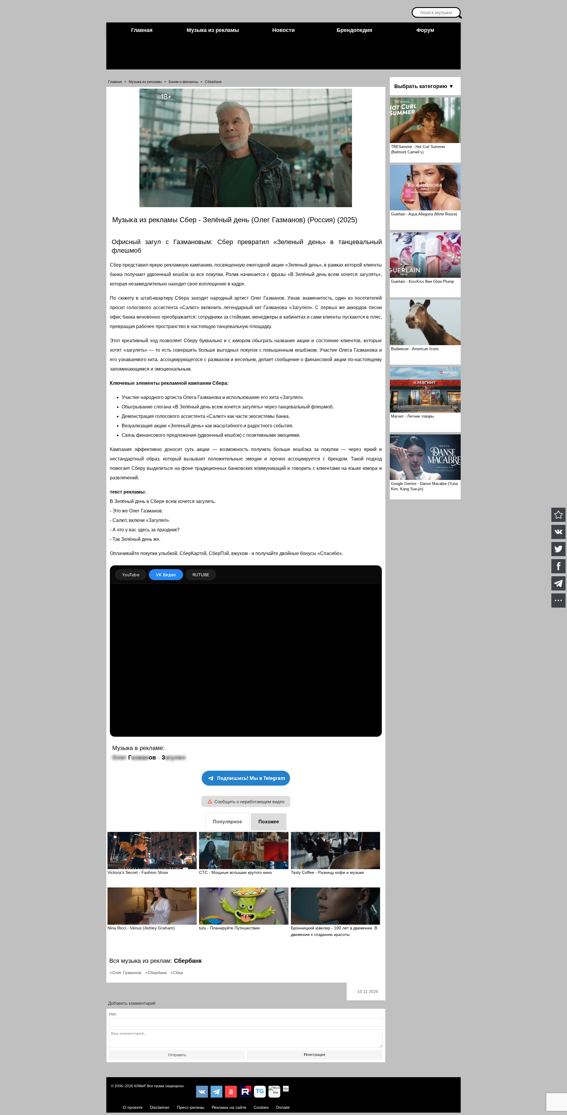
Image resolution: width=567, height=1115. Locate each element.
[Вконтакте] (202, 1092)
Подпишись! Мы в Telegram (251, 778)
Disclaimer (160, 1107)
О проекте (133, 1107)
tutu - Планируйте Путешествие (229, 928)
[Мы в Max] (274, 1092)
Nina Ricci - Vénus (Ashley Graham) (141, 928)
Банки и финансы (183, 82)
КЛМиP (139, 1086)
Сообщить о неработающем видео (249, 801)
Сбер (178, 972)
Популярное (227, 821)
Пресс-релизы (190, 1107)
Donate (283, 1107)
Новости (283, 30)
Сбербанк (213, 82)
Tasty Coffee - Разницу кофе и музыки (327, 872)
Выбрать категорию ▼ (424, 86)
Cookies (261, 1107)
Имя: (113, 1014)
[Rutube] (245, 1092)
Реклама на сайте (229, 1107)
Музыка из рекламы (213, 30)
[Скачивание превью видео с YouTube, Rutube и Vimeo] (260, 1092)
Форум (425, 30)
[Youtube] (231, 1092)
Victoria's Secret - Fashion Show (137, 872)
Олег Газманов (126, 972)
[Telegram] (216, 1092)
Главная (142, 30)
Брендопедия (354, 30)
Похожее (268, 821)
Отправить (177, 1055)
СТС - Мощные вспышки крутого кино (235, 872)
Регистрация (314, 1055)
